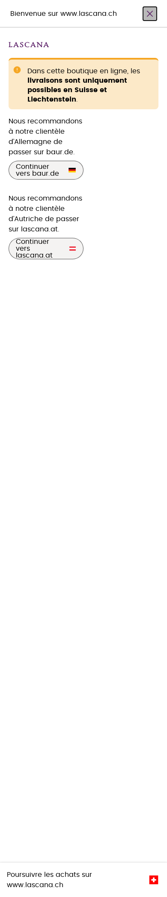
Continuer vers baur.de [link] (37, 170)
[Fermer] (150, 14)
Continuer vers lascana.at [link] (34, 248)
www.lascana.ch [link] (35, 885)
